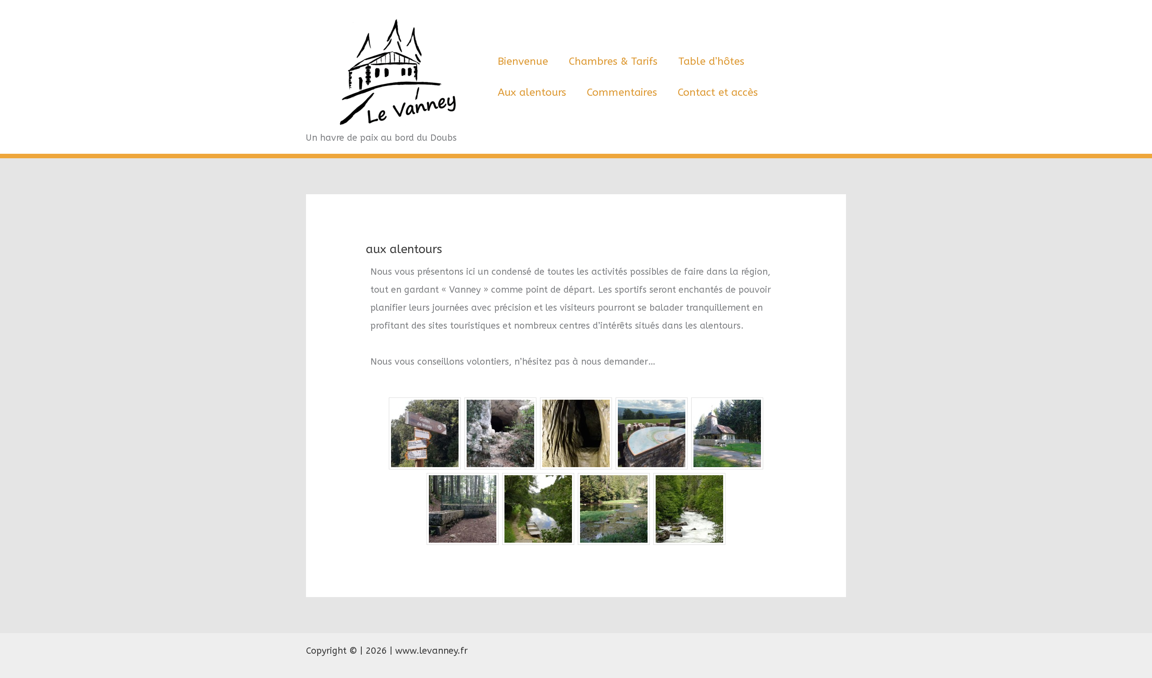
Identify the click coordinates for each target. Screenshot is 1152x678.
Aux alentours (532, 92)
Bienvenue (523, 61)
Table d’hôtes (711, 61)
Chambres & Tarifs (613, 61)
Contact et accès (718, 92)
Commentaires (622, 92)
